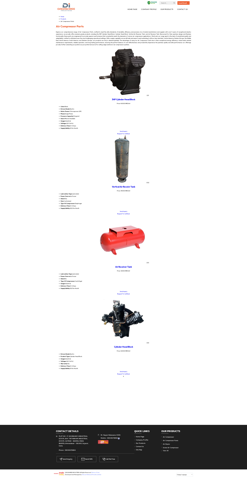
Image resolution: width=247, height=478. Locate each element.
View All (165, 451)
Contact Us (182, 9)
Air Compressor (168, 437)
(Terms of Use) (95, 472)
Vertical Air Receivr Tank (123, 186)
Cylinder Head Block (123, 347)
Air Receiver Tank (123, 267)
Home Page (132, 9)
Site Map (139, 450)
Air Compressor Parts (170, 440)
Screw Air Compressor (171, 447)
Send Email (182, 3)
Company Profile (149, 9)
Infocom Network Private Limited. (91, 474)
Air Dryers (166, 444)
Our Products (166, 9)
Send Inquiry (123, 131)
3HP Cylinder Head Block (123, 99)
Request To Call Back (123, 134)
